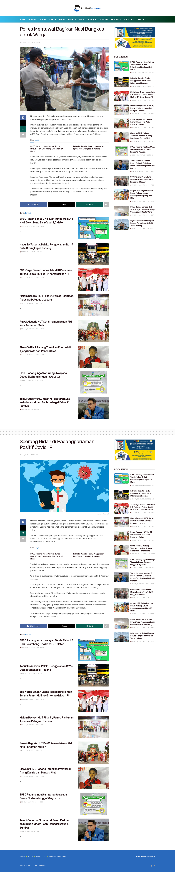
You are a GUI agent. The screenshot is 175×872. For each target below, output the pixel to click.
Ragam (62, 19)
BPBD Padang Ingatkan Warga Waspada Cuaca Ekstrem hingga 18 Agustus (142, 149)
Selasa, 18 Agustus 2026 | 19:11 (32, 303)
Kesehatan (116, 19)
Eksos (81, 19)
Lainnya (140, 19)
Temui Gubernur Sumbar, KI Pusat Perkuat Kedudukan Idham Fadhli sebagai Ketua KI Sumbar (45, 402)
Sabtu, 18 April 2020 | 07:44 (30, 455)
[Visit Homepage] (87, 8)
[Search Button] (154, 19)
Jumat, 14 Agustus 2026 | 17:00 (142, 185)
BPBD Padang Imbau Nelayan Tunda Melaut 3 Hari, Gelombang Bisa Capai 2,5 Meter (46, 148)
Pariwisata (129, 19)
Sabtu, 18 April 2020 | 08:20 (30, 42)
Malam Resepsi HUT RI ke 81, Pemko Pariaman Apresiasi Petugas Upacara (142, 108)
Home (22, 19)
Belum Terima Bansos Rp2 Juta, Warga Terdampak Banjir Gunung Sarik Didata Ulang (142, 209)
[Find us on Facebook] (151, 865)
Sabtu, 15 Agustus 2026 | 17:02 (32, 410)
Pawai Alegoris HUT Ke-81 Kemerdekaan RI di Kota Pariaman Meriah (141, 121)
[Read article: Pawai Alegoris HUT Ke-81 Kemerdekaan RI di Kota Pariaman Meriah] (93, 331)
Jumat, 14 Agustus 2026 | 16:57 (142, 215)
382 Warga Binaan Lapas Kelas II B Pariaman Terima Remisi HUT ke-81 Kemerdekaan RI (142, 94)
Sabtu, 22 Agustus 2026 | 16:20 (32, 226)
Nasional (72, 19)
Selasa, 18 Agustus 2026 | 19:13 (32, 277)
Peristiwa (32, 19)
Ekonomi (52, 19)
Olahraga (91, 19)
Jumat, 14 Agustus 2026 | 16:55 (142, 229)
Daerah (42, 19)
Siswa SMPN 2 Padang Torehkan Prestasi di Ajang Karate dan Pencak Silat (141, 135)
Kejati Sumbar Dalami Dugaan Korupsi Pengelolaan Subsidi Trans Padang (142, 223)
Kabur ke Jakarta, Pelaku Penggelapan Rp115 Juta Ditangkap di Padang (140, 80)
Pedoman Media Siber (57, 856)
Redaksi (22, 856)
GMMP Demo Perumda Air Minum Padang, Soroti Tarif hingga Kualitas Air (141, 179)
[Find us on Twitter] (154, 865)
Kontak (30, 856)
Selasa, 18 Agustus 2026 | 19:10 (32, 329)
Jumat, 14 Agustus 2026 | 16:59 (142, 201)
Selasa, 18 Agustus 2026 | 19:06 (32, 355)
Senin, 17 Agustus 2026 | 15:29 (32, 380)
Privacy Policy (41, 856)
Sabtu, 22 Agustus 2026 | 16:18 (32, 252)
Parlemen (104, 19)
